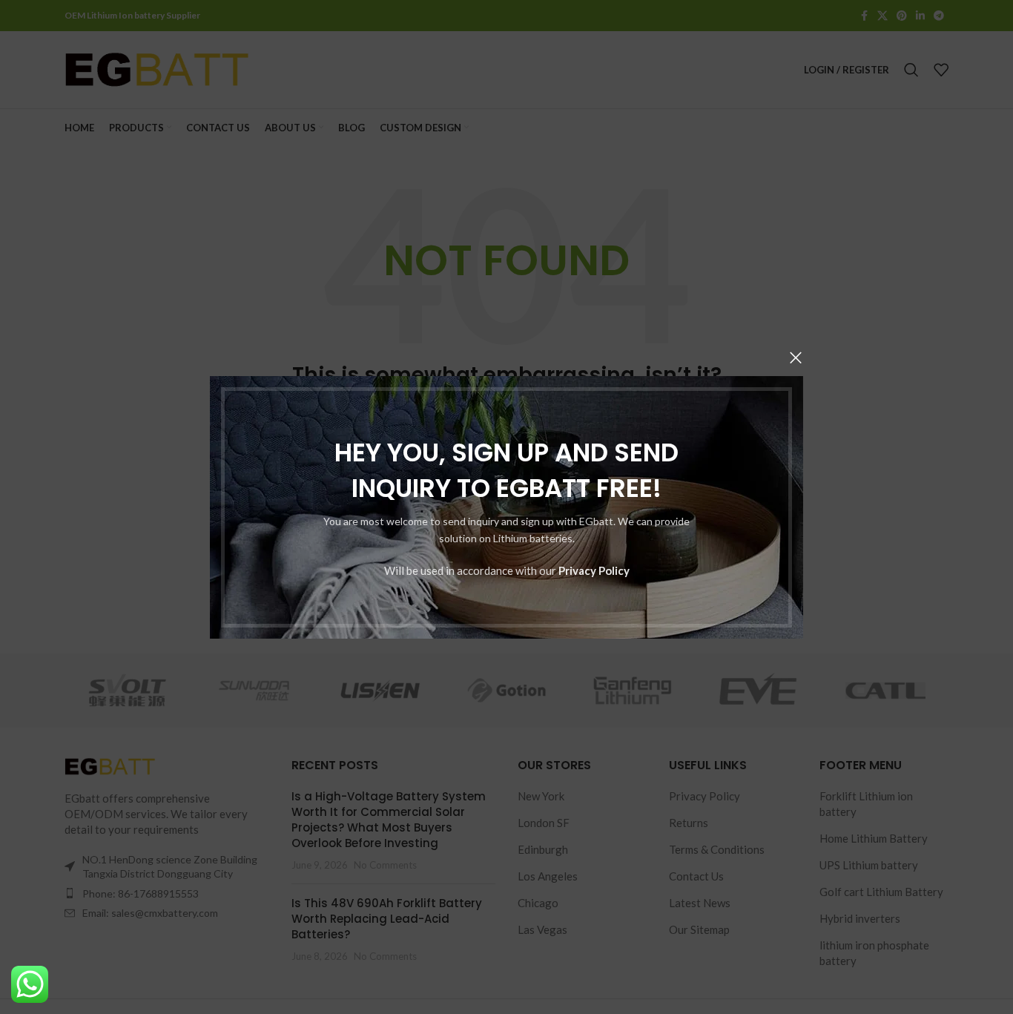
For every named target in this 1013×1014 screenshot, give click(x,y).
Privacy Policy (594, 569)
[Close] (795, 357)
